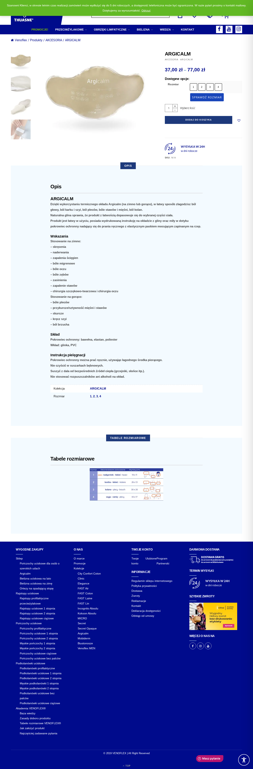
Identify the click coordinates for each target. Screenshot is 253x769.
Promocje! (39, 29)
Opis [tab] (128, 165)
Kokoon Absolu (87, 613)
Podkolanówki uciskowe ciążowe (40, 703)
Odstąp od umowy (142, 615)
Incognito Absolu (88, 608)
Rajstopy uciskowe (27, 593)
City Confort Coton (89, 573)
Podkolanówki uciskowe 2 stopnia (40, 678)
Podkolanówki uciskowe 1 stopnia (40, 673)
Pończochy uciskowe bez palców (40, 658)
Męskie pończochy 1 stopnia (37, 643)
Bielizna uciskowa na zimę (36, 583)
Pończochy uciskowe (29, 623)
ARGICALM (72, 40)
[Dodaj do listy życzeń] (239, 120)
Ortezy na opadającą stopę (37, 588)
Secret (82, 623)
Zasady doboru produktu (35, 718)
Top (127, 765)
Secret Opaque (87, 628)
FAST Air (83, 588)
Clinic (81, 578)
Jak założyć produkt (32, 728)
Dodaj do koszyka (198, 120)
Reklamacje (138, 600)
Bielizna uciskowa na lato (35, 578)
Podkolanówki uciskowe (30, 663)
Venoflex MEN (86, 648)
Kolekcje (79, 568)
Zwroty (135, 595)
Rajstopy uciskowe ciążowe (37, 618)
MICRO (82, 618)
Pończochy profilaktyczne (35, 628)
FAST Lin (83, 603)
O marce (79, 558)
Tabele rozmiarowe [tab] (128, 438)
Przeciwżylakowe (69, 29)
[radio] (193, 87)
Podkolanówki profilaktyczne (37, 668)
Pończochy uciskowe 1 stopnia (39, 633)
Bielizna (143, 29)
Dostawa (136, 590)
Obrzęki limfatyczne (110, 29)
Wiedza (165, 29)
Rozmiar (173, 84)
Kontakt (187, 29)
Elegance (83, 583)
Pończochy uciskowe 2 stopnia (39, 638)
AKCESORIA (171, 59)
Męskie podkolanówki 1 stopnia (39, 683)
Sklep (19, 558)
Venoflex (21, 40)
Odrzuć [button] (146, 10)
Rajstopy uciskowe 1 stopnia (37, 608)
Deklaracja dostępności (145, 610)
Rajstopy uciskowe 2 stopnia (37, 613)
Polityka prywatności (144, 585)
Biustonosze (85, 643)
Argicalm (25, 573)
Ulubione (151, 558)
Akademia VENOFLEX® (31, 708)
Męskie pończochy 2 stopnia (37, 648)
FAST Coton (85, 593)
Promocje (80, 563)
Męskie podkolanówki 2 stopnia (39, 688)
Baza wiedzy (27, 713)
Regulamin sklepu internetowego (151, 580)
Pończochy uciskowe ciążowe (38, 653)
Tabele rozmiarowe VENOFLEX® (40, 723)
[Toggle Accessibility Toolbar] (244, 760)
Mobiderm (84, 638)
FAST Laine (85, 598)
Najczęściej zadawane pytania (38, 733)
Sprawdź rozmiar (207, 97)
